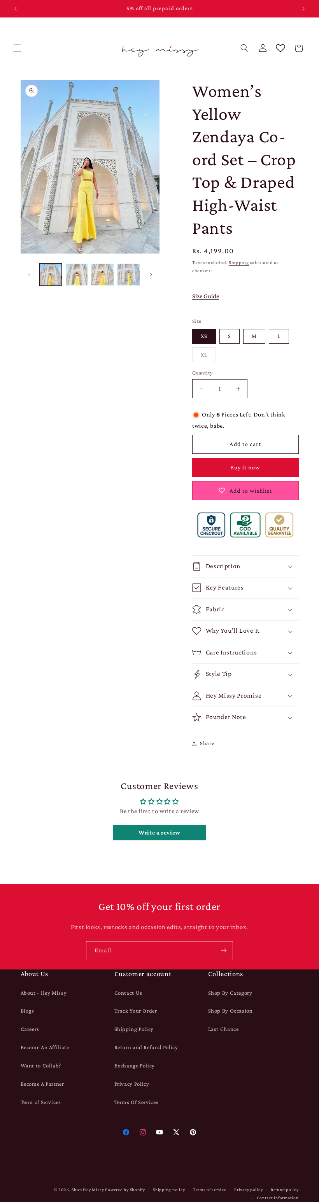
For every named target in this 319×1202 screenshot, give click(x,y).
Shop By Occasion (230, 1011)
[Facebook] (125, 1132)
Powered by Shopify (125, 1189)
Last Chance (223, 1029)
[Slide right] (151, 274)
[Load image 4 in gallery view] (128, 274)
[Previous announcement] (15, 8)
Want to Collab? (41, 1065)
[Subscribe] (224, 950)
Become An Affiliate (45, 1047)
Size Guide (205, 296)
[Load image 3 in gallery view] (102, 274)
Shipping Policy (134, 1029)
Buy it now (245, 467)
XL (208, 356)
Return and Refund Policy (146, 1047)
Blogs (27, 1011)
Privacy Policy (131, 1084)
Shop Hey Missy (88, 1189)
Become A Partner (42, 1084)
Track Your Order (135, 1011)
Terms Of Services (136, 1102)
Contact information (278, 1197)
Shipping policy (169, 1189)
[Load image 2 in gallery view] (77, 274)
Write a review (159, 832)
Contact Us (128, 993)
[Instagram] (142, 1132)
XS (204, 336)
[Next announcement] (303, 8)
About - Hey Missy (44, 993)
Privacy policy (248, 1189)
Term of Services (41, 1102)
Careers (30, 1029)
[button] (17, 48)
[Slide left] (29, 274)
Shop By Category (230, 993)
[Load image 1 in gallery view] (50, 274)
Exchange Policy (134, 1065)
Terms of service (209, 1189)
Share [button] (207, 743)
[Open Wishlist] (280, 48)
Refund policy (285, 1189)
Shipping (239, 262)
